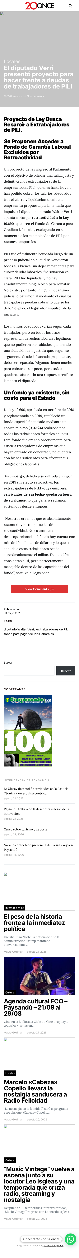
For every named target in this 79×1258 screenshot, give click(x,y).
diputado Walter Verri (19, 629)
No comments (35, 96)
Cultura (9, 992)
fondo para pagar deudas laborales (29, 634)
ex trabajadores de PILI (52, 629)
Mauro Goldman (13, 951)
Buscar (8, 662)
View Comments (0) (39, 589)
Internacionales (14, 907)
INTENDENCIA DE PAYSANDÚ (26, 780)
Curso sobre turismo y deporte (25, 829)
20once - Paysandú (53, 1245)
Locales (12, 61)
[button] (70, 1239)
